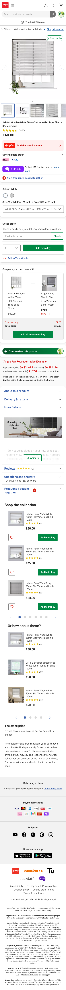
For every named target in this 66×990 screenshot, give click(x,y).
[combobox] (26, 14)
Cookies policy (21, 889)
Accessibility (16, 885)
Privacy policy (49, 885)
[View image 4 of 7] (52, 110)
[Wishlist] (53, 5)
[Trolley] (60, 5)
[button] (54, 38)
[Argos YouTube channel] (15, 834)
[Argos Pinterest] (42, 834)
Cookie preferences (43, 889)
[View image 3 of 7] (37, 110)
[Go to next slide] (61, 67)
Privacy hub (33, 885)
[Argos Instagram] (50, 834)
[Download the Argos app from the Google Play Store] (43, 857)
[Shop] (12, 5)
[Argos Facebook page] (24, 834)
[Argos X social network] (33, 834)
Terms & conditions (33, 893)
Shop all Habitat (55, 29)
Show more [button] (33, 457)
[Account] (46, 5)
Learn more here (53, 788)
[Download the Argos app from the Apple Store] (23, 857)
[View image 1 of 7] (7, 110)
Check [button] (57, 235)
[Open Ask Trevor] (61, 14)
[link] (33, 177)
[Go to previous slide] (4, 67)
